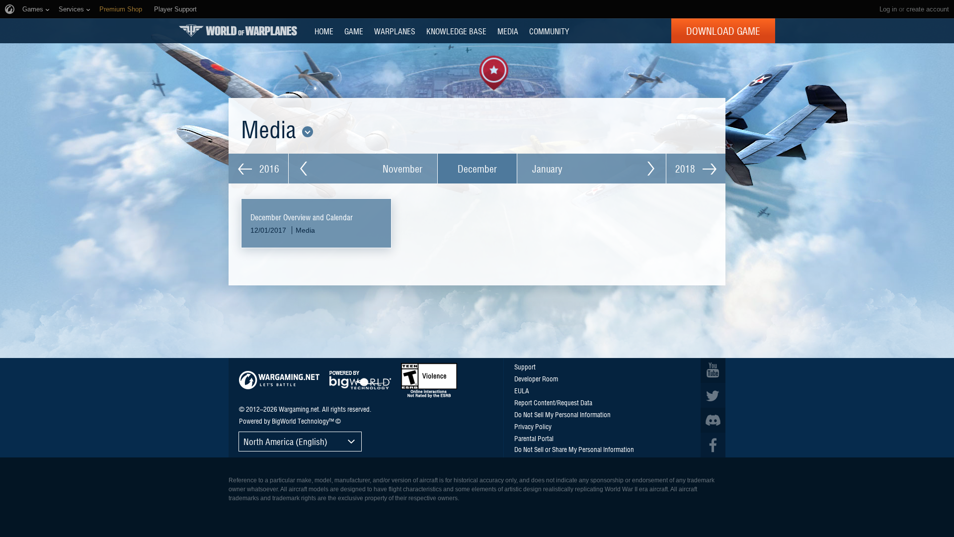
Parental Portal (534, 438)
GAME (353, 30)
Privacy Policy (533, 426)
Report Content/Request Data (553, 402)
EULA (521, 390)
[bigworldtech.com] (360, 380)
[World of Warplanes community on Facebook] (713, 445)
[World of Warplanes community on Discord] (713, 420)
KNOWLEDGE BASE (456, 30)
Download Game (723, 31)
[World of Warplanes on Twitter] (713, 395)
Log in (888, 9)
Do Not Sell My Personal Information (562, 414)
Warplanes (394, 30)
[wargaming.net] (279, 380)
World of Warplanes (238, 30)
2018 (686, 169)
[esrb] (429, 380)
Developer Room (536, 378)
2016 (268, 169)
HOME (324, 30)
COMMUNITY (549, 30)
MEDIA (507, 30)
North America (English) (285, 441)
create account (927, 9)
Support (525, 366)
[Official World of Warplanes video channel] (713, 370)
